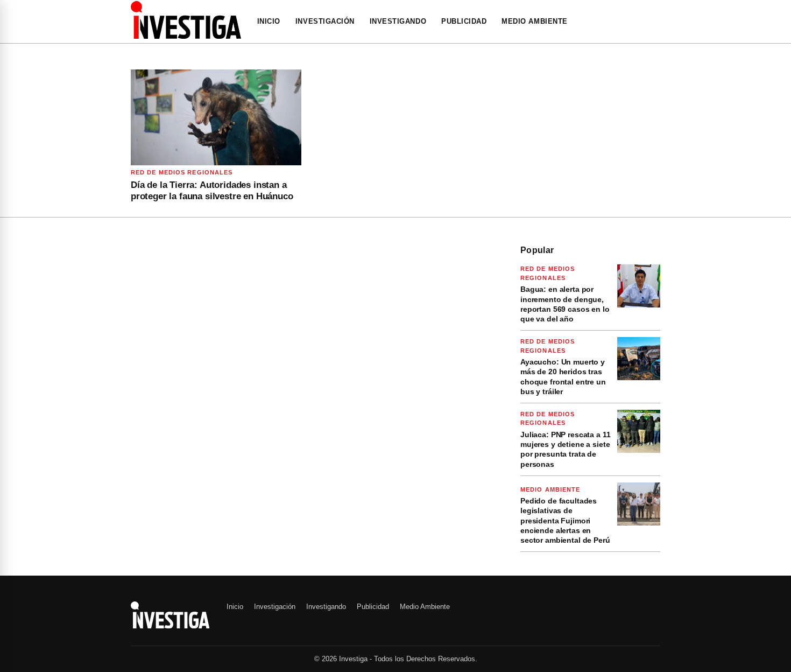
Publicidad (463, 21)
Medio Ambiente (534, 21)
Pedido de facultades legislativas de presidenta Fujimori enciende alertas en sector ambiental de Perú (565, 520)
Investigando (398, 21)
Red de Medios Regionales (181, 172)
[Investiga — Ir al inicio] (186, 20)
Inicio (268, 21)
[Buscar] (657, 21)
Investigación (325, 21)
